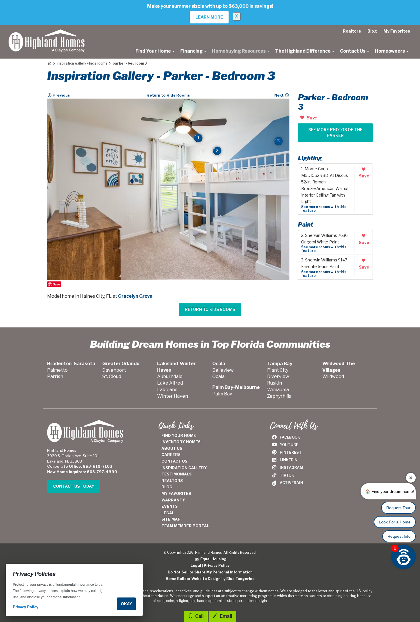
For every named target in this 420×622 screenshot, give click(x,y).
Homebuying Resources (239, 51)
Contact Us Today (73, 486)
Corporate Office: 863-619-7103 (79, 466)
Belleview (223, 370)
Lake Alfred (170, 383)
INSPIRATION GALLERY (184, 467)
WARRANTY (173, 500)
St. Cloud (111, 376)
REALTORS (172, 480)
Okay (126, 603)
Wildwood (333, 376)
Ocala (218, 376)
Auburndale (170, 376)
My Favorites (396, 31)
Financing (191, 51)
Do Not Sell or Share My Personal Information (210, 572)
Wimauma (278, 389)
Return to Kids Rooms (168, 95)
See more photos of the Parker (335, 132)
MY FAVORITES (176, 493)
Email (225, 616)
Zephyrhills (279, 396)
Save (56, 284)
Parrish (55, 376)
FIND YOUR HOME (178, 435)
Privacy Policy (216, 565)
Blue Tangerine (240, 579)
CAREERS (171, 454)
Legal (196, 565)
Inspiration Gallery (71, 63)
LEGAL (167, 513)
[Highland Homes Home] (46, 32)
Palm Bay (222, 394)
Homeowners (390, 51)
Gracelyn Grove (135, 296)
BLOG (166, 487)
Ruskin (274, 383)
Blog (372, 31)
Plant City (277, 370)
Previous (61, 95)
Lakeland (167, 389)
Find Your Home (153, 51)
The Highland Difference (303, 51)
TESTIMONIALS (176, 474)
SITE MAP (171, 519)
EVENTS (169, 506)
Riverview (278, 376)
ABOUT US (171, 448)
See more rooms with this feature (323, 209)
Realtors (352, 31)
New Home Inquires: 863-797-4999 (82, 471)
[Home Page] (49, 63)
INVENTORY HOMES (181, 441)
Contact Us (353, 51)
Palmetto (57, 370)
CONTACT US (174, 461)
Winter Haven (172, 396)
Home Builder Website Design (193, 579)
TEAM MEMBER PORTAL (185, 525)
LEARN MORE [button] (209, 17)
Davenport (114, 370)
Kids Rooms (98, 63)
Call (198, 616)
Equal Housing (213, 559)
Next (279, 95)
